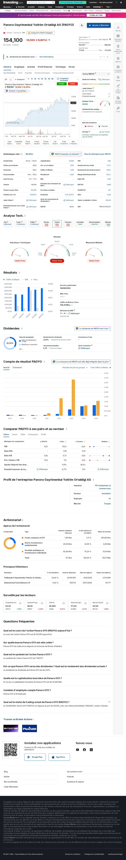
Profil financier (45, 67)
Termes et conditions (72, 854)
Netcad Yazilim (98, 603)
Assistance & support (75, 782)
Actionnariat (12, 520)
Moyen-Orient (116, 11)
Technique (60, 67)
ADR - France (88, 11)
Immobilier (106, 493)
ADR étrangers (77, 11)
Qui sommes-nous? (74, 772)
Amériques (99, 11)
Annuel (6, 367)
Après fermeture (55, 11)
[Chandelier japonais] (6, 79)
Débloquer (43, 469)
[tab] (7, 223)
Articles (31, 67)
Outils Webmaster (11, 787)
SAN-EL (52, 603)
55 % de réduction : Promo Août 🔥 (72, 2)
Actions (8, 11)
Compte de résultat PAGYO (22, 361)
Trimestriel (17, 367)
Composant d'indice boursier (63, 73)
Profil (20, 73)
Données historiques (42, 73)
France (31, 11)
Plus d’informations (46, 57)
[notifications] (116, 2)
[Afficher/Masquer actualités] (58, 79)
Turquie (107, 504)
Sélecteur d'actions (21, 11)
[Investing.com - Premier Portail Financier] (13, 2)
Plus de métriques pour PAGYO (97, 154)
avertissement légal (115, 854)
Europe (107, 11)
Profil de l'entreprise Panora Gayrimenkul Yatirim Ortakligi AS (47, 479)
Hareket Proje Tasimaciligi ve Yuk (39, 603)
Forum (72, 67)
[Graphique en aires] (10, 79)
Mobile (6, 777)
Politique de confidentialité (94, 854)
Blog (6, 772)
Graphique (19, 67)
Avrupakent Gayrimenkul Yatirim (17, 603)
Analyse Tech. (13, 215)
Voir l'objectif (103, 39)
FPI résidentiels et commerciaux (103, 487)
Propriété (28, 73)
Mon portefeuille (10, 782)
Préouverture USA (42, 11)
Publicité (70, 777)
